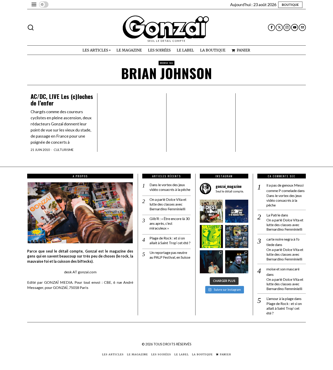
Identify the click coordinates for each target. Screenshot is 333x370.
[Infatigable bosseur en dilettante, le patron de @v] (236, 261)
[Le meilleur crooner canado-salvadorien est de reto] (211, 261)
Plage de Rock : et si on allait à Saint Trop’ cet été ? (170, 240)
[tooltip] (271, 27)
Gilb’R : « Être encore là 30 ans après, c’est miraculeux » (170, 223)
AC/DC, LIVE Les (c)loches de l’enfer (62, 99)
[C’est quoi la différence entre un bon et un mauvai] (236, 211)
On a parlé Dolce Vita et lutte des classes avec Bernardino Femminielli (168, 204)
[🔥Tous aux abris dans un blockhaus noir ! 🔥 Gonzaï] (211, 236)
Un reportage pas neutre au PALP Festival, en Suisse (170, 254)
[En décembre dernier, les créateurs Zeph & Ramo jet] (236, 236)
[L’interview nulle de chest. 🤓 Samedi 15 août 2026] (211, 211)
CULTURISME (64, 150)
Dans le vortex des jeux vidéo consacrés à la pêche (170, 187)
